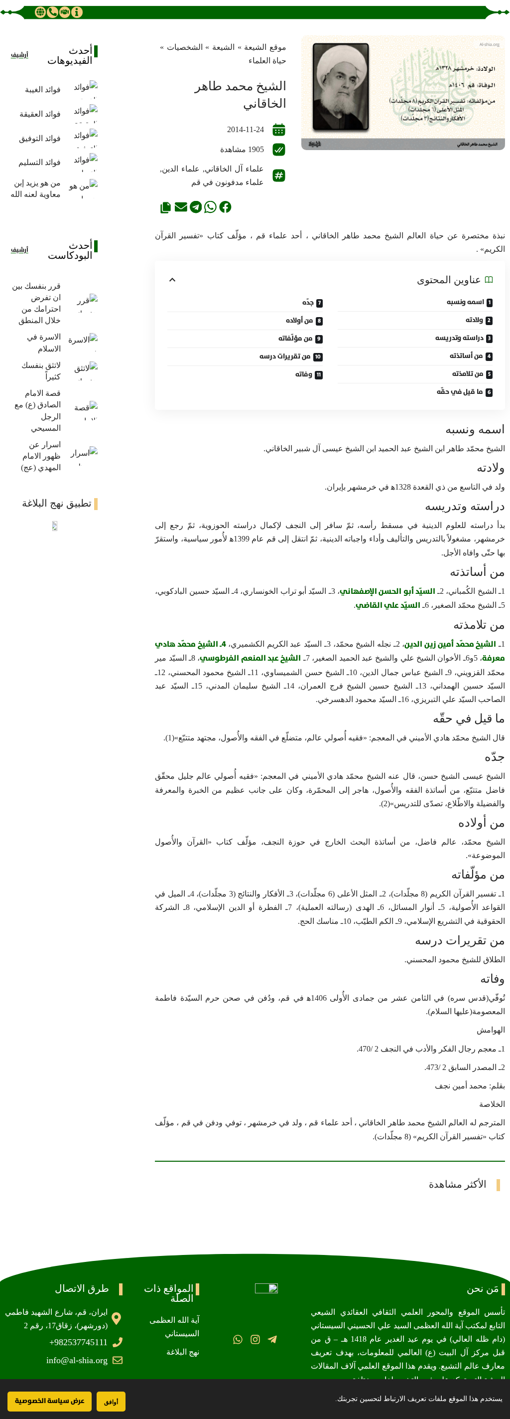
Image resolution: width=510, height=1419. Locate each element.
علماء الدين (181, 169)
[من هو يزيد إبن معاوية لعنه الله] (82, 188)
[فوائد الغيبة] (82, 90)
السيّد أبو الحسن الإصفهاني (387, 591)
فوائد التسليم (39, 162)
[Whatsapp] (238, 1339)
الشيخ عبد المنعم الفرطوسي (250, 658)
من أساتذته (466, 356)
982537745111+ (78, 1342)
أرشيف (19, 55)
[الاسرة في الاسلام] (82, 343)
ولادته (474, 320)
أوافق (111, 1402)
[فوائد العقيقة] (82, 114)
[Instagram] (255, 1339)
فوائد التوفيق (40, 138)
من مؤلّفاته (295, 338)
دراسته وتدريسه (459, 338)
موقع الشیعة (265, 47)
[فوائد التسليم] (82, 163)
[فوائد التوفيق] (82, 138)
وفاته (303, 374)
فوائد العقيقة (40, 114)
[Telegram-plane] (272, 1339)
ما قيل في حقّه (460, 391)
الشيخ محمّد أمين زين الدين (450, 644)
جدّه (308, 302)
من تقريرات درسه (285, 356)
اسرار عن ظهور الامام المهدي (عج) (41, 456)
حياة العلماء (267, 60)
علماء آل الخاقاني (234, 169)
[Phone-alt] (52, 11)
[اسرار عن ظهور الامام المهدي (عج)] (82, 456)
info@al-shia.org (77, 1360)
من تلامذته (468, 373)
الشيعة (223, 47)
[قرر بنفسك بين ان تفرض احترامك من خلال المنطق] (82, 303)
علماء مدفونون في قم (227, 182)
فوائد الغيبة (43, 89)
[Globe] (40, 11)
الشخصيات (185, 47)
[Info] (76, 11)
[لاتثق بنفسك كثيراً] (82, 371)
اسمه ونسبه (465, 302)
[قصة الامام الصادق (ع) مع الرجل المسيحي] (82, 410)
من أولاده (299, 320)
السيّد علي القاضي (388, 605)
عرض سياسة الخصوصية (49, 1401)
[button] (225, 207)
